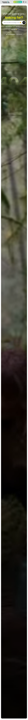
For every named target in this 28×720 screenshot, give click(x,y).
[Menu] (26, 2)
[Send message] (24, 22)
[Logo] (6, 2)
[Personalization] (23, 2)
